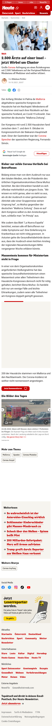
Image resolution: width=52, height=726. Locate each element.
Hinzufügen (42, 153)
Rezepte (44, 668)
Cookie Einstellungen (10, 721)
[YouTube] (28, 587)
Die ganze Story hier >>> (16, 437)
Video (23, 677)
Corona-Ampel (8, 460)
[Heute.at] (8, 7)
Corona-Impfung (9, 568)
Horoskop (42, 653)
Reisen (13, 677)
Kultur (21, 653)
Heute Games (8, 657)
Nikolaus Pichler (19, 79)
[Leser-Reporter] (35, 7)
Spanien (16, 455)
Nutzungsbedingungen (35, 716)
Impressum (6, 712)
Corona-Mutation (30, 455)
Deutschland (35, 634)
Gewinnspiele (30, 668)
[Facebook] (14, 90)
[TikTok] (22, 587)
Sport (18, 13)
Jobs (31, 2)
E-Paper (8, 2)
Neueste (44, 13)
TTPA (37, 712)
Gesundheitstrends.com (23, 688)
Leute (12, 653)
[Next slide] (49, 409)
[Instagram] (15, 587)
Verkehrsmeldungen (36, 672)
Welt (23, 18)
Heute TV (36, 657)
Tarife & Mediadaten (23, 712)
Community (31, 638)
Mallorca (40, 99)
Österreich (7, 13)
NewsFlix (43, 2)
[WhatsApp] (9, 90)
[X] (9, 587)
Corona (11, 67)
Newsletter (7, 642)
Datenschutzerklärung (11, 716)
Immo (20, 2)
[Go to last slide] (2, 409)
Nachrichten (15, 18)
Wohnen (20, 672)
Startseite (4, 18)
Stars (4, 653)
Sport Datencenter (11, 668)
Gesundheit (7, 672)
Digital (30, 653)
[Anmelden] (41, 7)
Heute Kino (23, 657)
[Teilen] (19, 90)
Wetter (43, 638)
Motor (4, 677)
